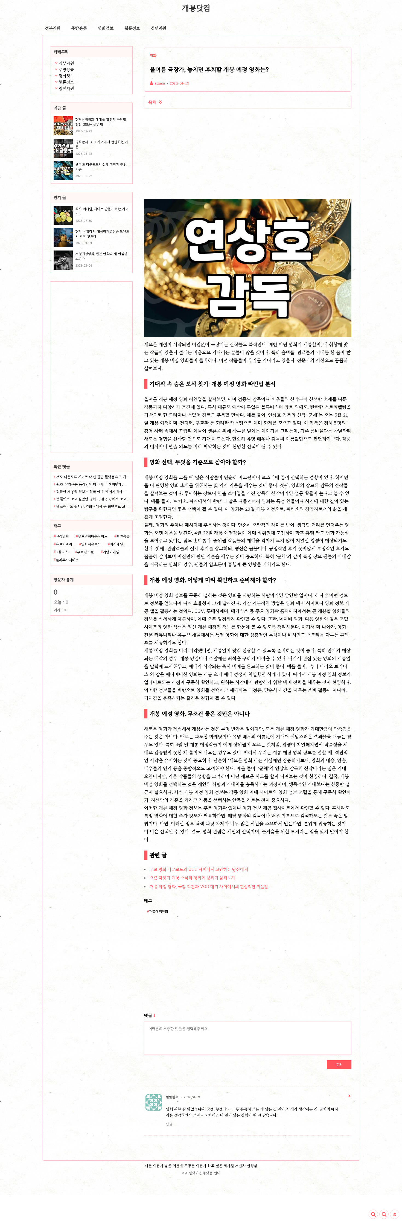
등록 (339, 1065)
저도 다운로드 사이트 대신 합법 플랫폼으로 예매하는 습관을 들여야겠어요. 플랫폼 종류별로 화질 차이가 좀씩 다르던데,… (93, 477)
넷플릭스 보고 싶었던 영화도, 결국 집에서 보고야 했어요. (93, 499)
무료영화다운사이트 (92, 536)
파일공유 (123, 536)
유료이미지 (64, 544)
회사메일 (116, 544)
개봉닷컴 (196, 8)
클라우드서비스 (67, 560)
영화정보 (105, 28)
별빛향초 (172, 1097)
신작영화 (62, 536)
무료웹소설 (85, 552)
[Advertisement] (85, 381)
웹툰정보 (132, 28)
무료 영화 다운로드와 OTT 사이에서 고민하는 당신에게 (199, 869)
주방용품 (79, 28)
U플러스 (62, 552)
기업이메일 (111, 552)
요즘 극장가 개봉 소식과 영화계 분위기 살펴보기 (192, 877)
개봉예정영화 (158, 911)
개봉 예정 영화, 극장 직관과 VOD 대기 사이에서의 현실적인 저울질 (209, 886)
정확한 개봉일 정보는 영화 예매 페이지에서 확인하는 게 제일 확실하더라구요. (93, 492)
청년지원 (158, 28)
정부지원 (52, 28)
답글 (169, 1124)
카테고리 (61, 51)
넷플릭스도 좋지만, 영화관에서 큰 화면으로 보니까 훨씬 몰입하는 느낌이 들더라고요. (93, 506)
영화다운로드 (91, 544)
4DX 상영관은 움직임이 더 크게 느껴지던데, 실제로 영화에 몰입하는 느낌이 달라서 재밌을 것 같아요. (93, 484)
